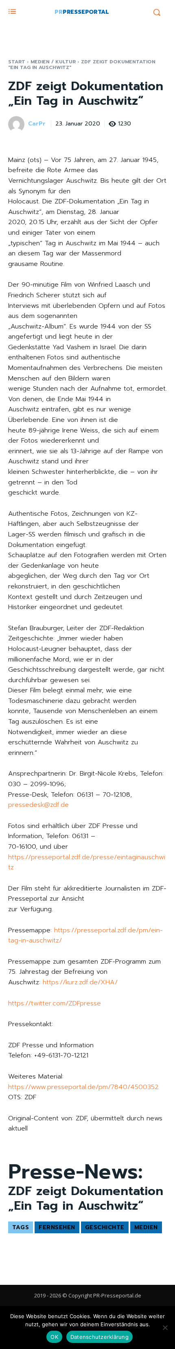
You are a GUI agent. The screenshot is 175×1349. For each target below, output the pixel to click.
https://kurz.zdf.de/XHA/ (80, 982)
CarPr (37, 124)
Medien (146, 1227)
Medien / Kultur (53, 61)
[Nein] (165, 1327)
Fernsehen (57, 1227)
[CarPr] (17, 124)
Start (16, 61)
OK (54, 1337)
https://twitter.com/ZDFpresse (54, 1003)
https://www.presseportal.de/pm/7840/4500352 (83, 1087)
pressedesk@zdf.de (38, 805)
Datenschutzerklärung (99, 1337)
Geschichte (105, 1227)
